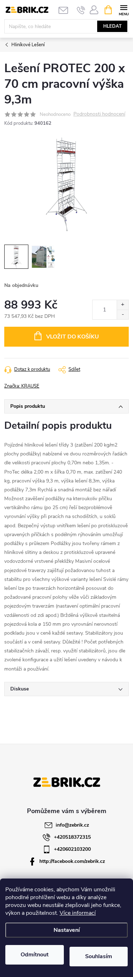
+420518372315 (72, 837)
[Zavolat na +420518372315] (81, 10)
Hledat (112, 26)
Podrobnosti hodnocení (99, 114)
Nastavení (67, 930)
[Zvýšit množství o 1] (122, 305)
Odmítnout (35, 955)
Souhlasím (98, 956)
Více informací (78, 913)
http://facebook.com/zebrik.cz (72, 861)
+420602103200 (72, 849)
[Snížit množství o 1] (122, 314)
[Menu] (123, 9)
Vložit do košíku (72, 337)
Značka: (21, 386)
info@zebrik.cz (72, 825)
